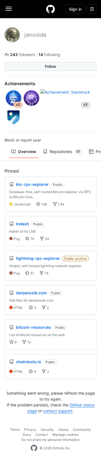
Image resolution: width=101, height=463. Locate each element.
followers (23, 54)
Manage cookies (65, 434)
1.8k (43, 204)
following (49, 54)
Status (63, 429)
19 (46, 273)
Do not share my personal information (50, 439)
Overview (27, 151)
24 (46, 239)
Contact (41, 434)
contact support (57, 410)
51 (31, 273)
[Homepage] (50, 8)
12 (28, 342)
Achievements (19, 83)
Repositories (65, 151)
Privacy (30, 429)
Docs (27, 434)
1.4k (61, 204)
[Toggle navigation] (8, 8)
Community (82, 429)
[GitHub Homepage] (34, 448)
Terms (15, 429)
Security (47, 429)
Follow (50, 66)
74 (31, 239)
